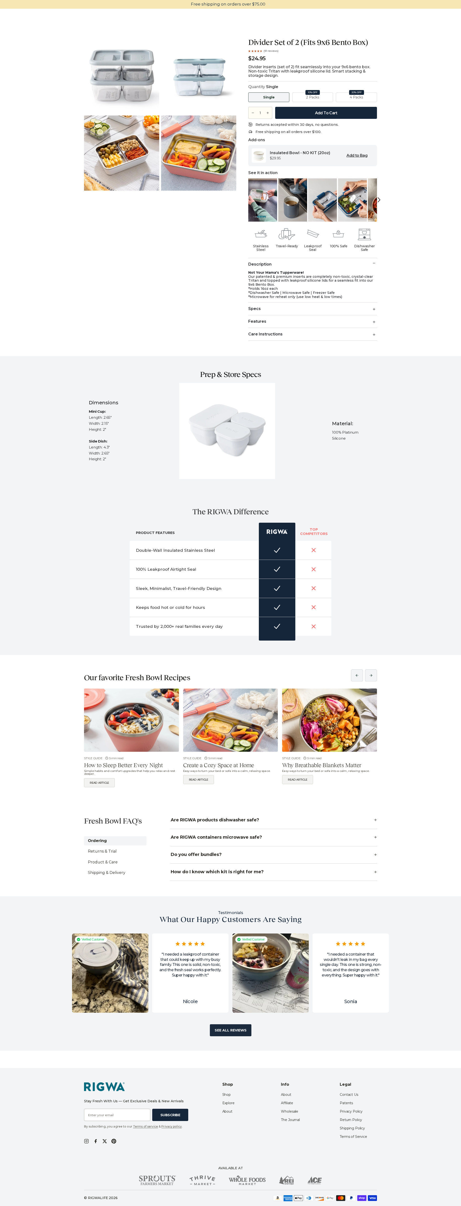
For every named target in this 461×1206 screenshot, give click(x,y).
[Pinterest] (113, 1141)
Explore (228, 1103)
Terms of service (145, 1126)
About (227, 1111)
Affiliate (287, 1103)
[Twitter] (104, 1141)
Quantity (263, 87)
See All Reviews (231, 1030)
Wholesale (289, 1111)
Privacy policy (171, 1126)
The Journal (290, 1120)
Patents (346, 1103)
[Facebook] (95, 1141)
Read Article (99, 782)
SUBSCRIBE (170, 1115)
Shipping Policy (352, 1128)
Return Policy (351, 1120)
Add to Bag (356, 155)
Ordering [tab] (97, 840)
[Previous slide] (357, 675)
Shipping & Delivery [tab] (106, 872)
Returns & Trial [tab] (102, 851)
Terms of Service (353, 1136)
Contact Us (349, 1094)
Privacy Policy (351, 1111)
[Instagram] (86, 1141)
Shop (226, 1094)
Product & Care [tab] (103, 862)
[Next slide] (371, 675)
